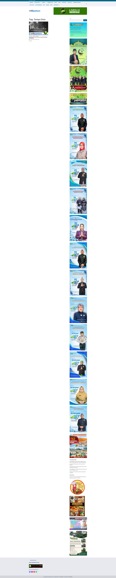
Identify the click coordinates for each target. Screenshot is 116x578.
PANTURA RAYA (37, 2)
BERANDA (31, 2)
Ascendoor (62, 576)
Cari (70, 18)
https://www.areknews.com (33, 569)
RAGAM (55, 2)
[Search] (86, 3)
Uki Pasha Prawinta (32, 39)
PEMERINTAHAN (50, 2)
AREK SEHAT (64, 2)
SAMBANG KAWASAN (77, 2)
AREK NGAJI (70, 2)
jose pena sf (71, 476)
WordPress (70, 576)
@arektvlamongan (33, 560)
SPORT (59, 2)
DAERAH (43, 2)
